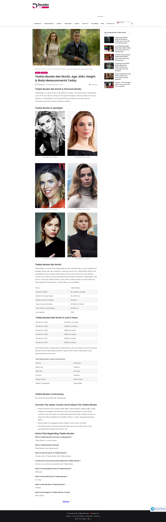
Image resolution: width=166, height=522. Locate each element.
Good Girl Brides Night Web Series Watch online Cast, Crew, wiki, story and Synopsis (123, 48)
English (121, 22)
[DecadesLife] (40, 5)
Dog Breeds (94, 23)
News (102, 23)
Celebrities (37, 23)
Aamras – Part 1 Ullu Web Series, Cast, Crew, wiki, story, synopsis (123, 84)
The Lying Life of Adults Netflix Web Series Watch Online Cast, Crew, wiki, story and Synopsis (122, 67)
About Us (68, 516)
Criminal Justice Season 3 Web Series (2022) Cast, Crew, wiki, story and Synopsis (122, 57)
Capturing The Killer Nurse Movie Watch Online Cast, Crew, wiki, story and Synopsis (122, 40)
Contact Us (110, 23)
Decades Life (41, 84)
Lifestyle (85, 23)
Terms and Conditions (78, 516)
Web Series (67, 23)
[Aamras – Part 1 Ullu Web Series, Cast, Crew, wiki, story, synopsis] (109, 85)
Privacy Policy (89, 516)
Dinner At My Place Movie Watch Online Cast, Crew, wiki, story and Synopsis (123, 76)
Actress (49, 69)
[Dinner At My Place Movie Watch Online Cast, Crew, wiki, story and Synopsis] (109, 76)
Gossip (77, 23)
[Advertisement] (100, 11)
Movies (59, 23)
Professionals (48, 23)
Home (38, 69)
